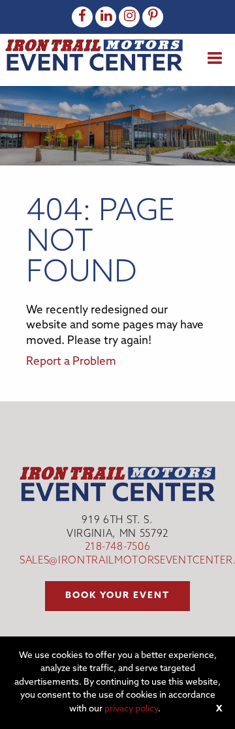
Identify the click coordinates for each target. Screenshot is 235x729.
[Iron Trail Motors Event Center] (94, 55)
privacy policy (131, 709)
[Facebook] (82, 17)
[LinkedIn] (105, 17)
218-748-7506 (118, 547)
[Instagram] (129, 17)
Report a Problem (71, 361)
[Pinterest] (152, 17)
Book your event (117, 596)
